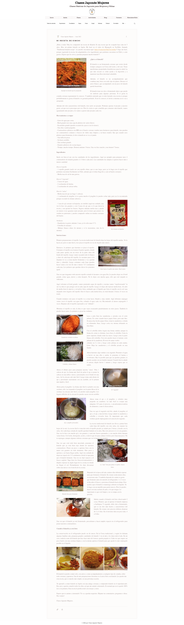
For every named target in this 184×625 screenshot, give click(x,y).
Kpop (79, 23)
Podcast (108, 23)
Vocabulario (72, 23)
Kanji (93, 23)
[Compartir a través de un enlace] (57, 609)
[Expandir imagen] (68, 558)
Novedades (115, 23)
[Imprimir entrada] (62, 609)
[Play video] (73, 507)
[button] (135, 23)
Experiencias (62, 23)
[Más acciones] (126, 36)
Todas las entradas (51, 23)
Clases (86, 23)
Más (123, 23)
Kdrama (100, 23)
